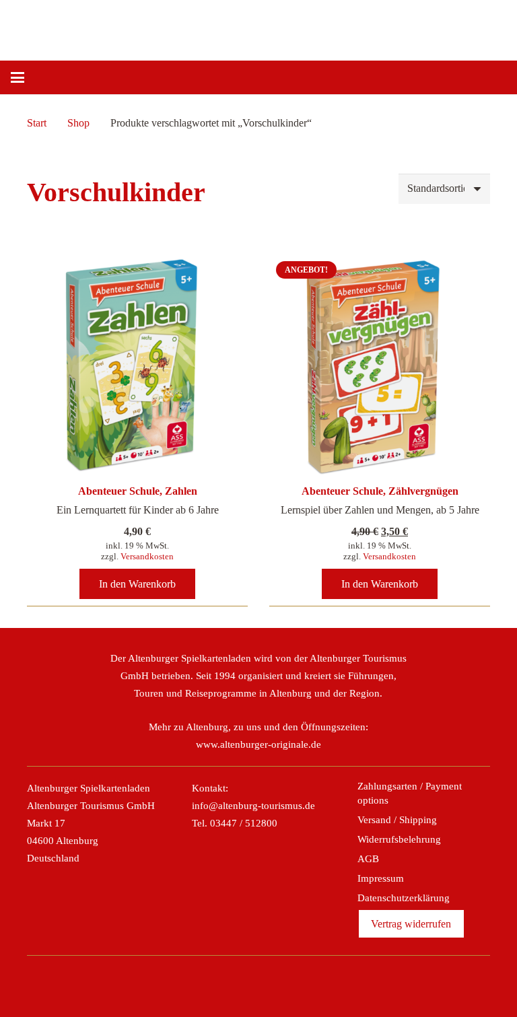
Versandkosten (147, 556)
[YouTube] (302, 982)
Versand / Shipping (397, 819)
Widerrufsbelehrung (399, 839)
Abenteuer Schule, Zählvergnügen (380, 491)
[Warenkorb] (491, 77)
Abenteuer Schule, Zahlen (137, 491)
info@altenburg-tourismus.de (253, 805)
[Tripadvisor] (273, 982)
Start (36, 123)
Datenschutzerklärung (403, 897)
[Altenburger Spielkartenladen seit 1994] (283, 27)
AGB (368, 858)
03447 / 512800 (243, 823)
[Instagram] (243, 982)
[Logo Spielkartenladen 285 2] (149, 27)
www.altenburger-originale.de (258, 744)
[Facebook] (214, 982)
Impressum (380, 878)
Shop (78, 123)
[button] (17, 77)
